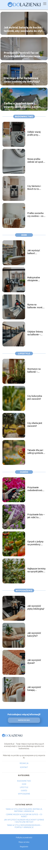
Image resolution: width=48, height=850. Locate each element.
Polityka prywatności (24, 837)
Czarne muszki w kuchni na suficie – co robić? (24, 815)
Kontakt (24, 767)
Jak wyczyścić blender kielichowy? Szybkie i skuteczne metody (24, 821)
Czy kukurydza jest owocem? (34, 397)
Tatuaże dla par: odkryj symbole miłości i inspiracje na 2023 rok (36, 451)
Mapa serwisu (24, 842)
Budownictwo (24, 116)
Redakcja (24, 763)
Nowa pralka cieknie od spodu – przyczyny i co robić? (35, 160)
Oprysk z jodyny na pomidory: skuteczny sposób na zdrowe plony (36, 543)
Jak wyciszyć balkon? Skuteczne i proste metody (35, 252)
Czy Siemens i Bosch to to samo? (34, 187)
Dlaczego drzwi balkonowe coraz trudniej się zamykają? (22, 79)
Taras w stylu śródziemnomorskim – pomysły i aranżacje (24, 826)
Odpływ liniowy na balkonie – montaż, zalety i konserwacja (35, 333)
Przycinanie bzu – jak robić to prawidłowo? (36, 516)
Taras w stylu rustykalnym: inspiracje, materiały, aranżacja (24, 810)
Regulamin (24, 847)
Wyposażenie (24, 590)
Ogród (24, 472)
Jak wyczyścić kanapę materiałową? (34, 688)
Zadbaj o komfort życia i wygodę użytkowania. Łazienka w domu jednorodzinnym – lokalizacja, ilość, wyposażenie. (24, 105)
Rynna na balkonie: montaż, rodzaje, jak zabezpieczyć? (36, 306)
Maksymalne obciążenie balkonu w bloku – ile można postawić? (35, 279)
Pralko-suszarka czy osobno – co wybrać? (35, 214)
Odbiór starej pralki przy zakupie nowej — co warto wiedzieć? (35, 133)
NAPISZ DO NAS (24, 720)
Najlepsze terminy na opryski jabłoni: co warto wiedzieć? (36, 570)
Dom (24, 235)
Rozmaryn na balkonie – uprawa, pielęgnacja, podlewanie (34, 370)
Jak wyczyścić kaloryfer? (34, 634)
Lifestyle (24, 353)
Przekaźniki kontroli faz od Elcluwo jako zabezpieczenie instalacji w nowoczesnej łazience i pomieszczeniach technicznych (22, 54)
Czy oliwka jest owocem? (34, 424)
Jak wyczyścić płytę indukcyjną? (35, 607)
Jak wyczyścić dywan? (34, 661)
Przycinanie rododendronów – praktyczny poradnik (35, 489)
